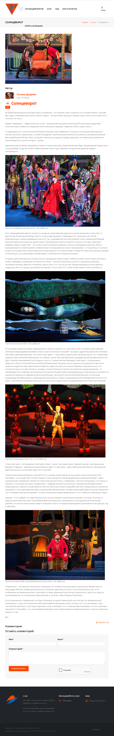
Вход (103, 10)
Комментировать (19, 669)
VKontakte (67, 701)
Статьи (93, 22)
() (103, 622)
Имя (11, 639)
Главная (85, 22)
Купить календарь (34, 26)
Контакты (96, 730)
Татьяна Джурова (26, 94)
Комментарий (15, 649)
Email (60, 639)
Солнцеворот (24, 103)
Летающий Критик (34, 9)
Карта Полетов (69, 9)
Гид (57, 9)
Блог (49, 9)
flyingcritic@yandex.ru (97, 701)
